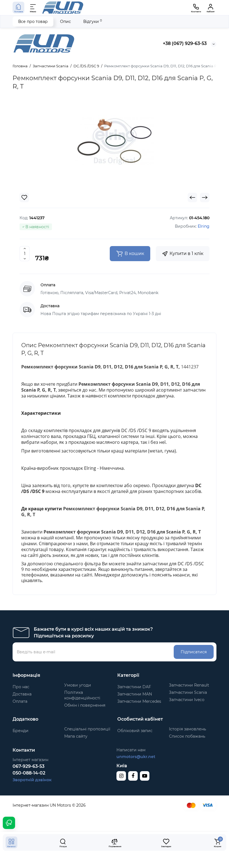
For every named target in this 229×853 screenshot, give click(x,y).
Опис (65, 21)
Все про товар (33, 21)
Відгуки (92, 21)
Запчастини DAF (134, 686)
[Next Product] (204, 197)
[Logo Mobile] (63, 7)
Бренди (20, 730)
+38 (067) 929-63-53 (185, 43)
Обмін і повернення (84, 705)
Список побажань (187, 736)
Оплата (20, 701)
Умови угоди (77, 685)
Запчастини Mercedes (139, 701)
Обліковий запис (134, 730)
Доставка (22, 694)
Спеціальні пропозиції (87, 729)
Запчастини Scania (188, 692)
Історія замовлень (187, 729)
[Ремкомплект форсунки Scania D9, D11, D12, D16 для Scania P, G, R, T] (114, 141)
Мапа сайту (75, 736)
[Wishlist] (24, 197)
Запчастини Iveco (186, 699)
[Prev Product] (192, 197)
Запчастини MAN (134, 694)
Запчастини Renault (189, 685)
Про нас (21, 686)
